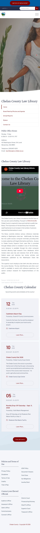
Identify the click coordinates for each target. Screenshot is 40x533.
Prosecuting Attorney (28, 501)
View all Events (20, 439)
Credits (3, 481)
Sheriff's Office (26, 505)
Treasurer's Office (26, 512)
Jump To (4, 8)
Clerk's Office (5, 507)
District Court (25, 498)
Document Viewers (27, 472)
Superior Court (25, 508)
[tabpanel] (20, 55)
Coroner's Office (6, 514)
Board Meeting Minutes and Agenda (14, 111)
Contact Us (6, 124)
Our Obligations (26, 478)
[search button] (37, 8)
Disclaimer (4, 474)
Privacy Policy (5, 471)
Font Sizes (24, 475)
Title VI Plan (5, 485)
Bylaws (5, 120)
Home (5, 107)
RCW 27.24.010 (32, 221)
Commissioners (6, 511)
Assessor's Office (6, 504)
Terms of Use (5, 478)
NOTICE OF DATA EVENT (20, 3)
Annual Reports (8, 116)
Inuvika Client (25, 482)
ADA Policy (24, 468)
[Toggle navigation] (37, 14)
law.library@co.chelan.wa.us (14, 151)
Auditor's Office (6, 501)
